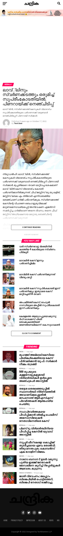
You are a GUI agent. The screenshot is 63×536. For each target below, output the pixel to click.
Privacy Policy (17, 520)
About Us (42, 520)
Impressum (30, 520)
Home (5, 520)
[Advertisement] (31, 49)
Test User (18, 123)
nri (58, 520)
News (51, 520)
